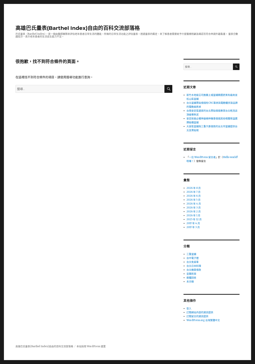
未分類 (190, 281)
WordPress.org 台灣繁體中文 (203, 320)
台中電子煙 (192, 258)
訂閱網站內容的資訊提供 (199, 312)
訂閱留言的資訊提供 (197, 316)
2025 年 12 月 (194, 219)
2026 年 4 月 (193, 203)
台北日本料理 (193, 265)
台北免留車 (192, 262)
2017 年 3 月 (193, 227)
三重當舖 (191, 254)
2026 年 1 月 (193, 215)
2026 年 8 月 (193, 188)
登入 (188, 308)
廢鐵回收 (191, 277)
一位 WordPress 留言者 (202, 157)
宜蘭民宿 (191, 273)
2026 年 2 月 (193, 211)
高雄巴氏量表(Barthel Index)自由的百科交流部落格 (77, 28)
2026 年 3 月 (193, 207)
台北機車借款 (193, 269)
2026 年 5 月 (193, 199)
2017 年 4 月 (193, 223)
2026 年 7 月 (193, 191)
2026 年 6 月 (193, 195)
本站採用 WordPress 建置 (91, 346)
